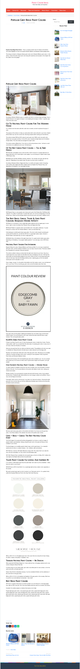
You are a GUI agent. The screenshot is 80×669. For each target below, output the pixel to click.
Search (54, 19)
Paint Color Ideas (40, 2)
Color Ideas (13, 649)
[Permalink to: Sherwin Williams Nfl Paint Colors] (13, 638)
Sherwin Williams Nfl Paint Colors (12, 644)
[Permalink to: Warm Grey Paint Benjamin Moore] (28, 638)
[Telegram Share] (15, 626)
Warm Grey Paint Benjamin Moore (28, 644)
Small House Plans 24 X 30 (12, 654)
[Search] (72, 10)
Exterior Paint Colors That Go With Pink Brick (40, 654)
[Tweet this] (10, 626)
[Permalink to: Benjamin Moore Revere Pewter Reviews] (44, 638)
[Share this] (7, 626)
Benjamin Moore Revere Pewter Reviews (43, 644)
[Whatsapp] (18, 626)
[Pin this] (12, 626)
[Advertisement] (28, 36)
